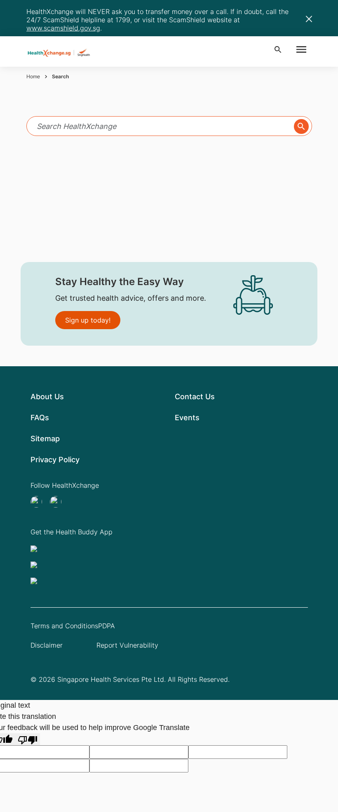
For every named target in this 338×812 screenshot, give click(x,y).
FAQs (40, 417)
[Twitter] (39, 502)
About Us (47, 396)
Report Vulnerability (127, 645)
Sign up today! (87, 320)
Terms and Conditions (64, 626)
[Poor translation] (27, 739)
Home (33, 76)
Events (187, 417)
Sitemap (45, 438)
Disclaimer (47, 645)
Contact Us (195, 396)
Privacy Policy (55, 459)
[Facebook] (58, 502)
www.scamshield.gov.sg (63, 28)
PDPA (106, 626)
